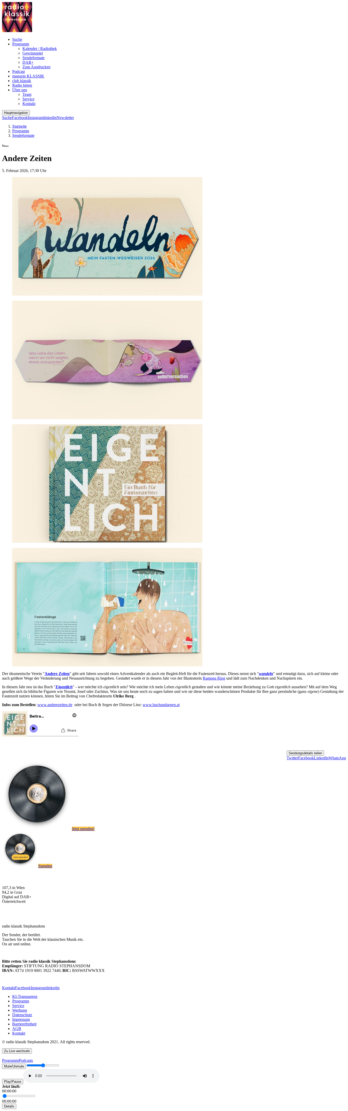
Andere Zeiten (57, 673)
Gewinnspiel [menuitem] (32, 53)
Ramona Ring (214, 678)
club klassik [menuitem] (21, 80)
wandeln (266, 673)
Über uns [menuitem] (19, 90)
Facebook (20, 117)
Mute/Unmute (14, 1066)
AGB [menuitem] (16, 1028)
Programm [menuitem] (20, 44)
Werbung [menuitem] (19, 1010)
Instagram (36, 117)
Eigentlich (64, 687)
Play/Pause (12, 1081)
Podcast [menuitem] (18, 71)
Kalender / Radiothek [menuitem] (39, 48)
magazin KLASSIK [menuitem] (28, 76)
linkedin (50, 117)
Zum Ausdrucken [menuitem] (36, 67)
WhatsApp (337, 758)
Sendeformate (23, 135)
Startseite (19, 126)
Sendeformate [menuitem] (33, 58)
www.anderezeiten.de (54, 705)
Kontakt (8, 988)
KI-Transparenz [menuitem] (24, 996)
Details (9, 1106)
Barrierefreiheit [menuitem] (24, 1024)
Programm (20, 131)
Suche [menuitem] (17, 39)
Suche (7, 117)
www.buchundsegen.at (161, 705)
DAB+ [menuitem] (28, 62)
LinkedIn (321, 758)
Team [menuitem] (26, 94)
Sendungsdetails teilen (305, 753)
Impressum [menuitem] (21, 1019)
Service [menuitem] (28, 99)
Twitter (292, 758)
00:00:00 (9, 1091)
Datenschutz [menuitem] (22, 1015)
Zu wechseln (17, 1051)
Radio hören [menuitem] (22, 85)
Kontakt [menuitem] (28, 103)
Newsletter (65, 117)
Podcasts (26, 1060)
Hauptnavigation (16, 113)
